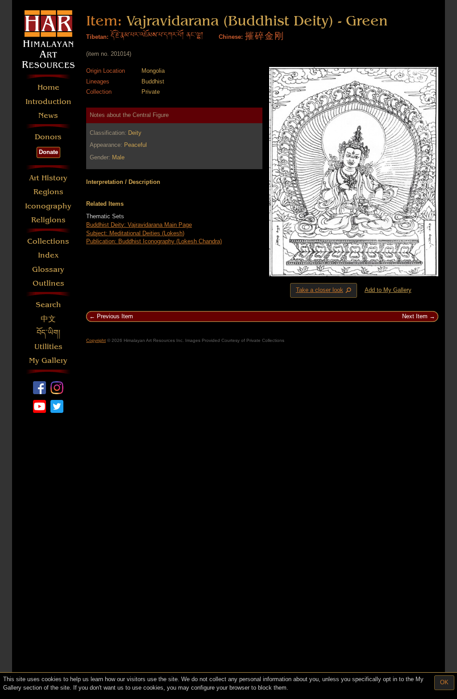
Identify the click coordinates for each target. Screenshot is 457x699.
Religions (48, 220)
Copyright (96, 340)
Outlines (48, 283)
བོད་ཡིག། (48, 333)
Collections (48, 241)
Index (48, 255)
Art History (48, 178)
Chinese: (231, 36)
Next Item (415, 316)
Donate (48, 152)
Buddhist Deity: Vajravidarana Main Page (139, 224)
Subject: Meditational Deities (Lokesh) (135, 233)
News (48, 115)
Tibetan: (97, 36)
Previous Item (115, 316)
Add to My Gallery (388, 290)
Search (48, 304)
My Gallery (48, 360)
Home (48, 87)
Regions (48, 191)
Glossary (48, 269)
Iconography (48, 206)
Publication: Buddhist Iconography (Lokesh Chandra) (154, 241)
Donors (48, 137)
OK (444, 682)
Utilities (48, 346)
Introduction (48, 101)
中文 (48, 319)
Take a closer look (324, 290)
